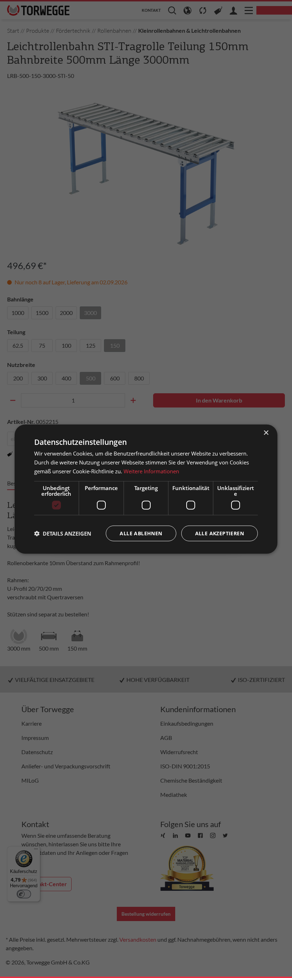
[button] (62, 533)
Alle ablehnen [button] (141, 533)
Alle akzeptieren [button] (219, 533)
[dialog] (146, 489)
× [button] (265, 433)
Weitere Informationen (151, 471)
